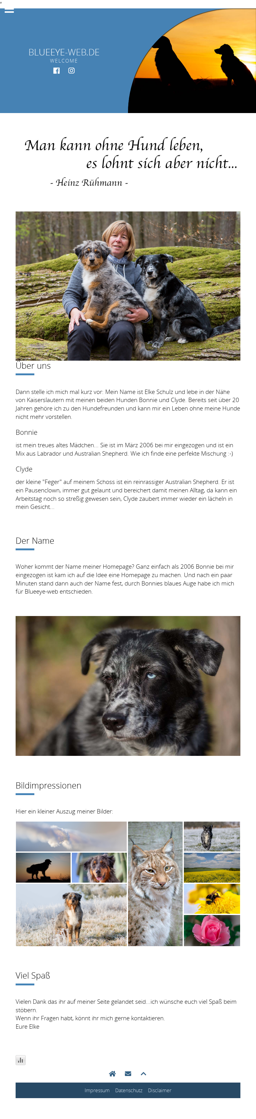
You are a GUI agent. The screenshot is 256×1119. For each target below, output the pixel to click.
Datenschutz (128, 1090)
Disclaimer (159, 1090)
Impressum (97, 1090)
